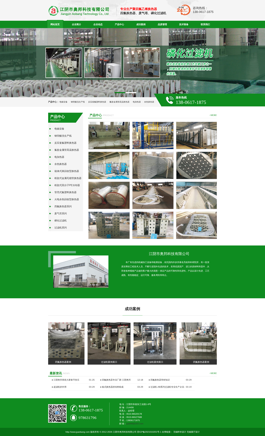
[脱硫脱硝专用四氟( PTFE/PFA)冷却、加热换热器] (197, 135)
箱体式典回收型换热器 (66, 171)
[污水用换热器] (197, 225)
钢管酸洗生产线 (78, 102)
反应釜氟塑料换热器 (97, 102)
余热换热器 (149, 102)
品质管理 (162, 24)
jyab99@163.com (134, 423)
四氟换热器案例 (185, 362)
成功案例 (141, 24)
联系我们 (205, 24)
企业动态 (98, 24)
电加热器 (137, 102)
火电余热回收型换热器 (66, 199)
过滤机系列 (60, 227)
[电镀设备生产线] (109, 135)
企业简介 (76, 24)
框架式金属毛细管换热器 (67, 178)
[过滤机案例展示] (92, 358)
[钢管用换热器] (153, 195)
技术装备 (183, 24)
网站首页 (55, 24)
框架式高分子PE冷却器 (67, 185)
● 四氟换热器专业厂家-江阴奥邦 (115, 380)
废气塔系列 (60, 213)
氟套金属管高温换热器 (119, 102)
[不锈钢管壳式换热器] (153, 165)
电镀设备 (63, 102)
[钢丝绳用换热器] (153, 225)
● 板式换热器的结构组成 (111, 387)
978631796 (87, 418)
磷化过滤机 (60, 220)
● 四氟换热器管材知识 (159, 380)
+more (213, 115)
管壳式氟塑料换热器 (65, 192)
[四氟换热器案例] (184, 358)
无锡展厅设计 (193, 432)
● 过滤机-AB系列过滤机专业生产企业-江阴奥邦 (167, 390)
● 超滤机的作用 (59, 387)
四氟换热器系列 (63, 206)
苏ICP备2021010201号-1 (149, 432)
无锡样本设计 (179, 432)
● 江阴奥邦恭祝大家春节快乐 (65, 380)
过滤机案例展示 (93, 362)
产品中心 (119, 24)
